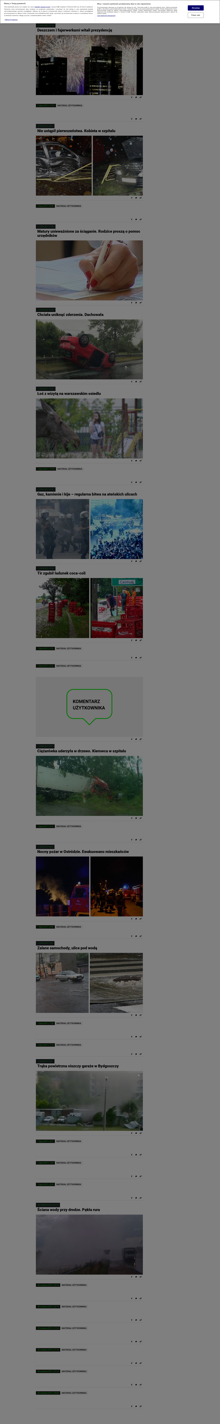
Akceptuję (196, 8)
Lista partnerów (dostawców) (106, 15)
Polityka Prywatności (11, 19)
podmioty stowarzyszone (42, 7)
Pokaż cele (195, 15)
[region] (110, 11)
